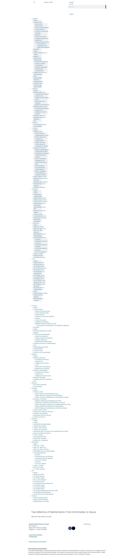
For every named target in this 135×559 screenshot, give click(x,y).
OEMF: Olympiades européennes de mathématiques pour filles (53, 404)
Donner (71, 2)
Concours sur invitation (40, 148)
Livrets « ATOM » (38, 214)
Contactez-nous (38, 83)
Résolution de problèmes (41, 182)
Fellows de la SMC (39, 262)
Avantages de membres (42, 94)
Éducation (35, 189)
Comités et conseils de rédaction (44, 316)
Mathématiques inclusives (41, 347)
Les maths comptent (39, 257)
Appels (35, 51)
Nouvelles (36, 49)
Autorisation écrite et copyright (44, 458)
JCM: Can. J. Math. (39, 226)
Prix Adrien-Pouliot (39, 270)
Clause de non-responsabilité (42, 352)
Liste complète (38, 126)
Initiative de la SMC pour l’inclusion (43, 411)
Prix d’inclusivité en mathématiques (43, 494)
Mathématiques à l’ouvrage (41, 501)
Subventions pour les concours (42, 415)
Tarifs (36, 99)
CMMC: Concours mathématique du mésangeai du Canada (41, 144)
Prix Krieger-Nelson (39, 279)
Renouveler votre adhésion (42, 366)
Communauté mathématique (42, 334)
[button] (67, 304)
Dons (35, 76)
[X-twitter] (73, 528)
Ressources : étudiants (40, 218)
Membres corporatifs (39, 115)
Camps (35, 192)
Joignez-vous (39, 96)
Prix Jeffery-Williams (39, 277)
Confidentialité (33, 536)
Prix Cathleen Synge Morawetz (42, 492)
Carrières (35, 291)
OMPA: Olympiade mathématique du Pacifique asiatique (40, 172)
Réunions (35, 122)
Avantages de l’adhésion (42, 108)
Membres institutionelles (40, 106)
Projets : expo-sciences (40, 200)
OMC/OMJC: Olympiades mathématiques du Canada (42, 155)
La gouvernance (38, 22)
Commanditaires (38, 81)
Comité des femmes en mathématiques (45, 343)
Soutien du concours (39, 187)
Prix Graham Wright (39, 266)
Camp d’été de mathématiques (42, 424)
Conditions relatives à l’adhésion (43, 379)
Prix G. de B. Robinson (40, 268)
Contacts (37, 250)
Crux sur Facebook (40, 252)
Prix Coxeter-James (39, 275)
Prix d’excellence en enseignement (43, 483)
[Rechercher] (105, 7)
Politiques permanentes (42, 38)
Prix (33, 259)
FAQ (35, 121)
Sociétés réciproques (41, 67)
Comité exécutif (39, 29)
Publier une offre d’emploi (41, 499)
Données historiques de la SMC (42, 331)
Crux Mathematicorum (40, 216)
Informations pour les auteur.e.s (44, 456)
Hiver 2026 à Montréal (40, 124)
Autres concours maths (40, 176)
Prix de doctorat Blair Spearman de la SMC (46, 490)
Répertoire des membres (42, 104)
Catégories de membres (42, 97)
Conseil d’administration (42, 27)
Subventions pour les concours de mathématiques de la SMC (51, 431)
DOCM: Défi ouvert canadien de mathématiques (40, 138)
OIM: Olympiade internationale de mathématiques (40, 167)
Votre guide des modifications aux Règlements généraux (43, 45)
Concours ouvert (38, 131)
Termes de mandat (40, 36)
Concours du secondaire (40, 201)
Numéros (37, 239)
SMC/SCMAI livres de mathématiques (44, 451)
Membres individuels (39, 92)
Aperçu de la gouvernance (42, 311)
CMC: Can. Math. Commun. (41, 449)
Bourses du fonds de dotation (42, 433)
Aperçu (36, 20)
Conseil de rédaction (41, 248)
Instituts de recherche (41, 61)
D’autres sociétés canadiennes (44, 338)
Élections (37, 35)
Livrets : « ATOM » (39, 253)
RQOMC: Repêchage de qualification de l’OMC (48, 401)
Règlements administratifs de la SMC (45, 323)
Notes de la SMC (38, 255)
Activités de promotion (40, 198)
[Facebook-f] (70, 528)
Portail (71, 4)
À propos (34, 18)
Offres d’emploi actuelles (40, 293)
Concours (35, 128)
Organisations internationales (43, 341)
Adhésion (35, 88)
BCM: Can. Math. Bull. (40, 228)
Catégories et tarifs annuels (43, 375)
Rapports (36, 56)
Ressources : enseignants (41, 440)
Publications (35, 223)
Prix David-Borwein (39, 264)
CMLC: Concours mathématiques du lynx (46, 393)
